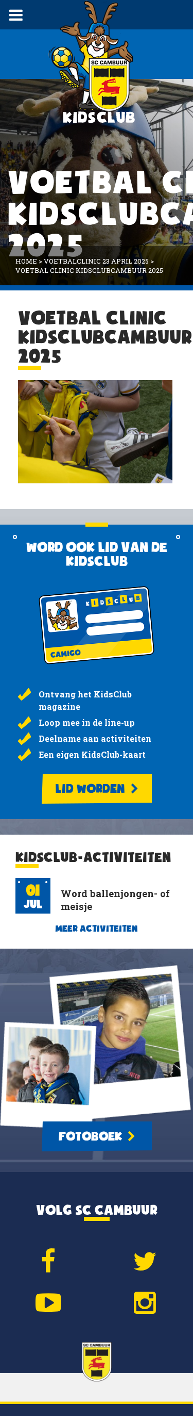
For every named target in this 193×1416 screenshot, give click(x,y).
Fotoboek (91, 1136)
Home (26, 261)
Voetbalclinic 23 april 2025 (96, 261)
